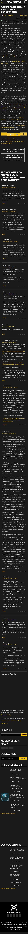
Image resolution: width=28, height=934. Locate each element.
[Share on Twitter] (3, 18)
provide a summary (9, 56)
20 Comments (15, 800)
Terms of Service (11, 926)
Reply (3, 203)
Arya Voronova (8, 15)
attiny (11, 141)
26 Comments (15, 791)
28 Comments (15, 810)
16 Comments (15, 782)
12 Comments (23, 15)
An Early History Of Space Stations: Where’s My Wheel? (16, 786)
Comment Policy (6, 715)
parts (10, 143)
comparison (4, 143)
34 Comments (15, 871)
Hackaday (14, 1)
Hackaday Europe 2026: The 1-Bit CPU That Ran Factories (17, 806)
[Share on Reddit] (8, 18)
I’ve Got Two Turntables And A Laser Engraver (13, 150)
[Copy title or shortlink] (10, 18)
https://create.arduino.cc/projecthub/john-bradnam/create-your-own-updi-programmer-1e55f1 (14, 419)
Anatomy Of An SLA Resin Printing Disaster (17, 778)
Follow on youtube (7, 748)
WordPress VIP (17, 929)
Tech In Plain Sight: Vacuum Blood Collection (16, 866)
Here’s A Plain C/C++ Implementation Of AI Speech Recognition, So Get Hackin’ (13, 158)
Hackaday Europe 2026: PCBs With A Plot (17, 770)
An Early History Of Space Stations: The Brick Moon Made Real (17, 796)
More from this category (8, 813)
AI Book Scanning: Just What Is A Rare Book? (17, 858)
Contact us (12, 748)
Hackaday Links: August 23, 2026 (15, 875)
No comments (15, 774)
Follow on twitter (4, 748)
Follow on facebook (2, 748)
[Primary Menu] (25, 1)
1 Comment (14, 879)
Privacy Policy (4, 926)
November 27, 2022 (21, 18)
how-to (18, 139)
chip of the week (19, 141)
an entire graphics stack (16, 120)
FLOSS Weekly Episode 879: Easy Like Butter (17, 850)
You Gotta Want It (16, 882)
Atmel (7, 141)
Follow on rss (10, 748)
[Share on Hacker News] (5, 18)
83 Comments (15, 862)
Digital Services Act (20, 926)
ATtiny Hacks (11, 139)
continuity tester (14, 108)
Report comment (22, 203)
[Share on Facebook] (1, 18)
